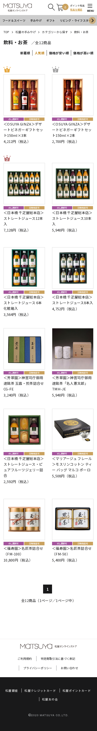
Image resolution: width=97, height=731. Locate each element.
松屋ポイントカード (77, 690)
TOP (6, 32)
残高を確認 (76, 9)
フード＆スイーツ (13, 20)
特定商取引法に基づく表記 (58, 658)
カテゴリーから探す (55, 32)
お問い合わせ (69, 668)
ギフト (50, 20)
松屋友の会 (50, 699)
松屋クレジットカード (40, 690)
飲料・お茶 (81, 32)
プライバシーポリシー (37, 668)
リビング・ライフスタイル (77, 20)
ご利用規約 (24, 658)
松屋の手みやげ (26, 32)
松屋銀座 (11, 690)
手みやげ (36, 20)
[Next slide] (92, 20)
